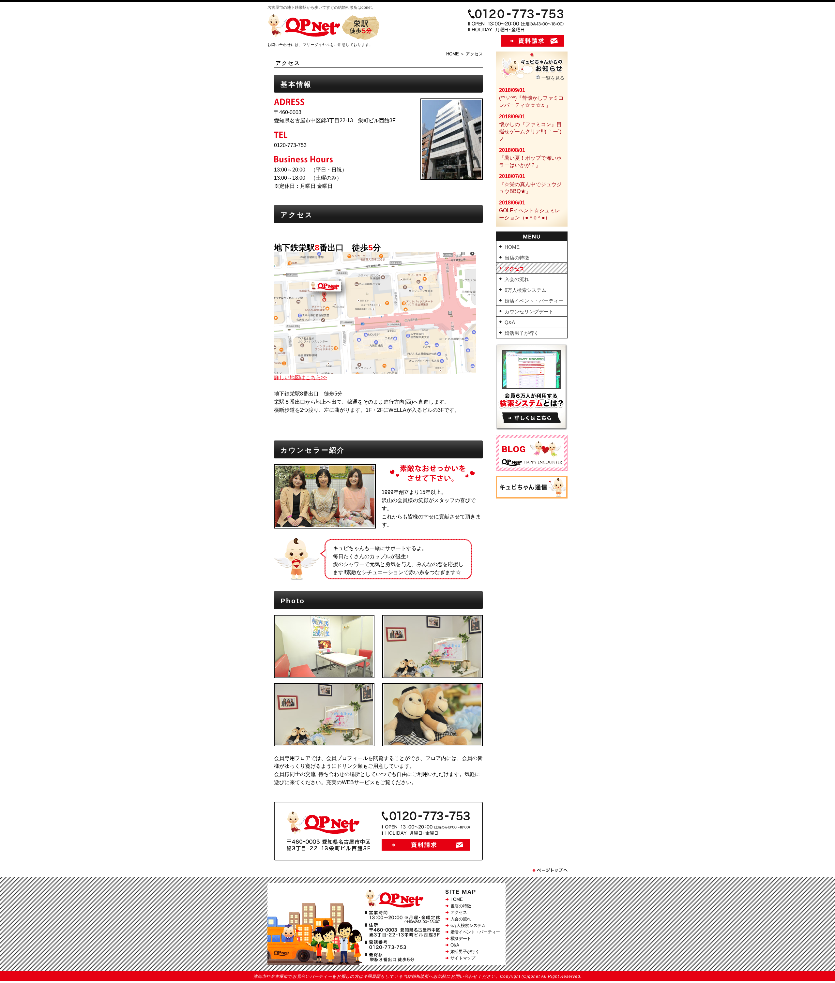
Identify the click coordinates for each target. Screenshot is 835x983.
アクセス (458, 912)
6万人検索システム (468, 925)
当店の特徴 (460, 905)
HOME (452, 54)
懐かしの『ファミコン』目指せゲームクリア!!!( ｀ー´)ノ (530, 131)
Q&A (454, 945)
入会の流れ (460, 918)
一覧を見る (552, 78)
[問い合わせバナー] (378, 858)
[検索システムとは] (532, 428)
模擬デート (460, 938)
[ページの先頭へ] (550, 871)
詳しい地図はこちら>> (300, 377)
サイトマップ (462, 958)
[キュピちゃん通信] (532, 496)
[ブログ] (532, 469)
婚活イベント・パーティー (475, 932)
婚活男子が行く (464, 951)
